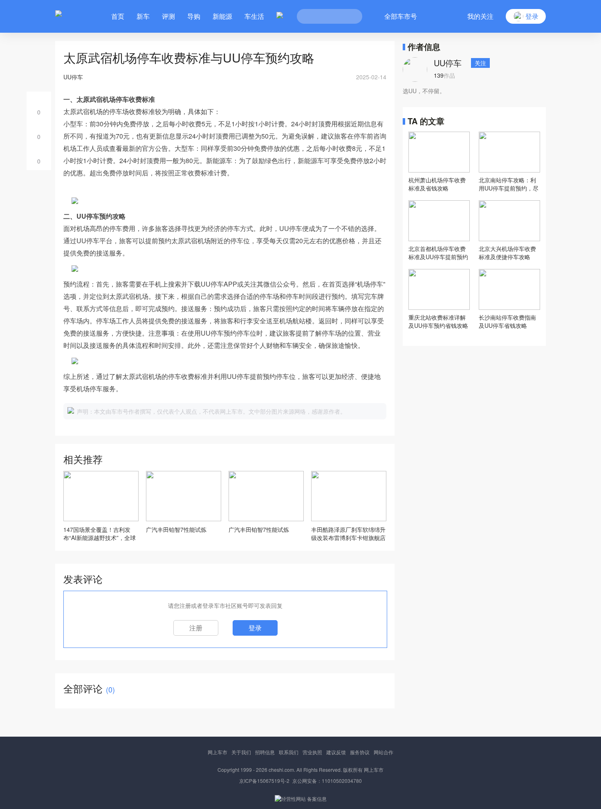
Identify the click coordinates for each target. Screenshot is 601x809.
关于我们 (241, 751)
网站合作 (383, 751)
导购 (193, 16)
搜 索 (350, 16)
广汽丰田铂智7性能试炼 (176, 529)
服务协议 (360, 751)
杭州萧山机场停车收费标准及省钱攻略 (437, 184)
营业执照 (312, 751)
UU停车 (448, 63)
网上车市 (217, 751)
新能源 (222, 16)
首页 (117, 16)
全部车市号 (400, 16)
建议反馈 (336, 751)
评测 (168, 16)
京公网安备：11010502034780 (327, 780)
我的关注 (480, 16)
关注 (480, 63)
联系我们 (288, 751)
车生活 (254, 16)
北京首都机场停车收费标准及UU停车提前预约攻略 (438, 252)
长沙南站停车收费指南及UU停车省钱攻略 (507, 321)
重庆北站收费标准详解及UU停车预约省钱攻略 (438, 321)
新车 (143, 16)
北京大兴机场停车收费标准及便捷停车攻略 (507, 252)
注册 (195, 627)
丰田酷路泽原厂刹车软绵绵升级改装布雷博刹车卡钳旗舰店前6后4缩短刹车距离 (348, 533)
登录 (255, 627)
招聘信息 (265, 751)
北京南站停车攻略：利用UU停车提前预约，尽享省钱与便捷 (508, 184)
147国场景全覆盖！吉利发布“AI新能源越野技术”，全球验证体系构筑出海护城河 (99, 533)
